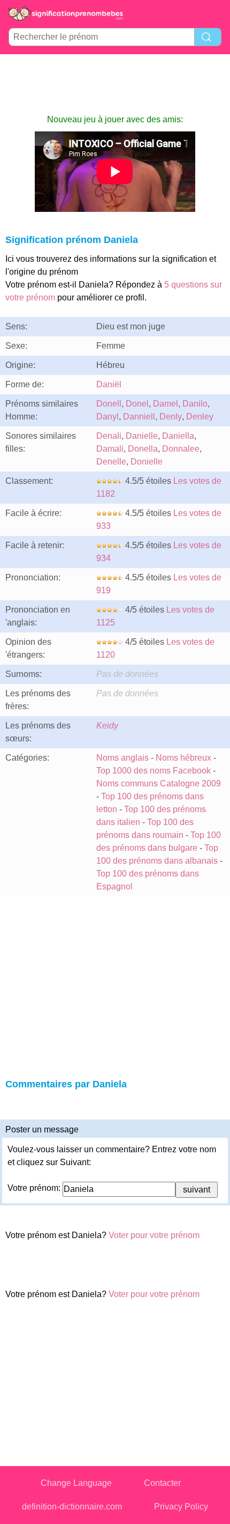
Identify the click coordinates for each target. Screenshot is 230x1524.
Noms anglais (122, 757)
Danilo (195, 403)
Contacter (162, 1483)
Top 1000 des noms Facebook (153, 770)
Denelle (111, 461)
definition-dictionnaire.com (72, 1506)
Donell (108, 403)
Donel (137, 403)
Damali (110, 448)
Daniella (178, 435)
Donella (143, 448)
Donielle (147, 461)
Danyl (107, 416)
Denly (170, 416)
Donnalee (181, 448)
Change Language (76, 1483)
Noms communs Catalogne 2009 (158, 783)
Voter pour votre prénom (154, 1235)
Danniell (139, 416)
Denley (199, 416)
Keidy (107, 725)
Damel (165, 403)
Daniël (108, 384)
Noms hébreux (183, 757)
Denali (108, 435)
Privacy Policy (181, 1506)
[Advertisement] (115, 84)
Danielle (142, 435)
